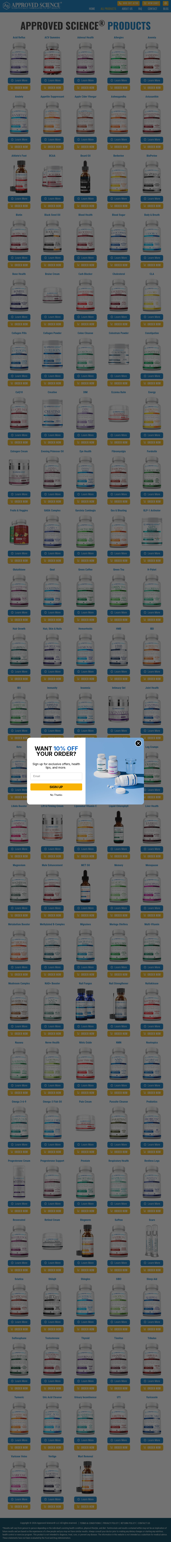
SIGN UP (56, 787)
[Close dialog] (138, 743)
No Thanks (56, 794)
